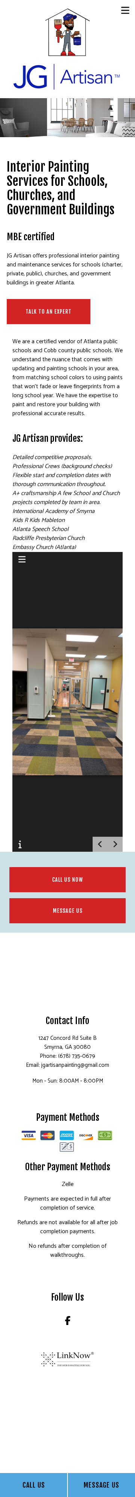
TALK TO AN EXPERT (49, 311)
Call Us (33, 1485)
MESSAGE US (67, 911)
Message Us (101, 1485)
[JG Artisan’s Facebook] (67, 1322)
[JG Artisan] (67, 32)
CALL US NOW (67, 879)
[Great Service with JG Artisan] (67, 75)
